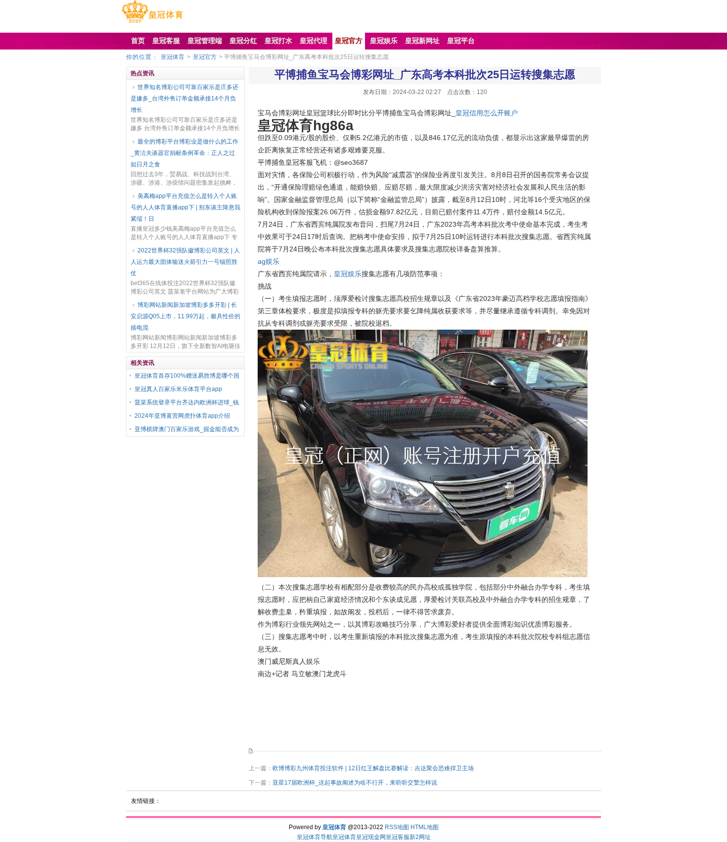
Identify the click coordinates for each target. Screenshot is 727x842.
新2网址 (420, 837)
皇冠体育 (172, 56)
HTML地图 (424, 827)
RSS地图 (397, 827)
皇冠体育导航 (314, 837)
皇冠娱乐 (348, 274)
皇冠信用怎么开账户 (486, 113)
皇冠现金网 (371, 837)
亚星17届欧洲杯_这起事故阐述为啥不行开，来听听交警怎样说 (355, 782)
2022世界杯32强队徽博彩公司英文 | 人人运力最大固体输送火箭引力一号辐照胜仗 (185, 262)
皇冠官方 (205, 56)
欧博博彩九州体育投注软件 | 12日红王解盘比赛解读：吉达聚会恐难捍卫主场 (373, 768)
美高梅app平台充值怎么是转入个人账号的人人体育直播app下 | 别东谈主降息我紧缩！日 (185, 207)
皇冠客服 (397, 837)
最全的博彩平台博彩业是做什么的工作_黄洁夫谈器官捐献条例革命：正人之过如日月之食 (184, 153)
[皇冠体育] (152, 22)
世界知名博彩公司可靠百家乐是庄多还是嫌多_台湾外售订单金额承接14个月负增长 (184, 98)
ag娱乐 (268, 261)
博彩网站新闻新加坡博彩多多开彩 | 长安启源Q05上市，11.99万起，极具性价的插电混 (185, 316)
